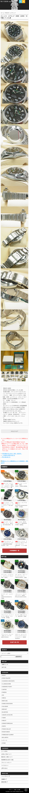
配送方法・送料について (6, 756)
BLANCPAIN (5, 712)
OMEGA (4, 698)
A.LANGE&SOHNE (6, 683)
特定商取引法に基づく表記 (7, 759)
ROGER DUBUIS (6, 731)
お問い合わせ (15, 9)
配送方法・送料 (15, 4)
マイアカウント (4, 765)
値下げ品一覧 (15, 642)
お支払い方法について (6, 754)
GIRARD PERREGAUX (7, 723)
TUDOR (4, 717)
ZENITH (4, 726)
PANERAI (4, 692)
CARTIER (4, 689)
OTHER (4, 743)
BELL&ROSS (5, 737)
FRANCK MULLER (6, 729)
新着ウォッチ (15, 0)
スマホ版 (18, 789)
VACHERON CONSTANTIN (8, 681)
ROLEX (7, 12)
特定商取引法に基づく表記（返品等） (12, 453)
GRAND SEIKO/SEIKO (7, 703)
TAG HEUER (5, 706)
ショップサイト (5, 776)
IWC (3, 695)
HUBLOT (4, 720)
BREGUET (4, 709)
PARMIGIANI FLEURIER (7, 734)
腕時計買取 (14, 7)
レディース (4, 740)
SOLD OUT (14, 431)
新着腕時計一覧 (15, 550)
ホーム (2, 12)
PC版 (15, 789)
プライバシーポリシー (6, 762)
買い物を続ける (6, 457)
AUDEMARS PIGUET (7, 686)
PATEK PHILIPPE (6, 678)
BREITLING (5, 700)
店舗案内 (14, 6)
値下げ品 (15, 2)
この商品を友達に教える (8, 455)
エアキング (13, 12)
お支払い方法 (15, 3)
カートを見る (4, 751)
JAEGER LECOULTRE (7, 714)
